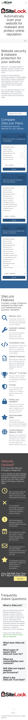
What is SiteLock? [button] (12, 605)
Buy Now (14, 169)
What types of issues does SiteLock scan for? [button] (13, 652)
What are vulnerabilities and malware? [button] (13, 661)
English (13, 713)
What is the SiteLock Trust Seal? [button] (14, 679)
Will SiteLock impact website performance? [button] (14, 670)
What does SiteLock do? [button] (13, 644)
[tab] (14, 605)
